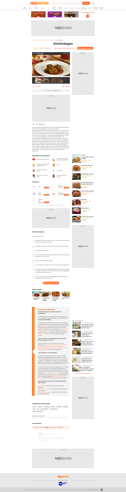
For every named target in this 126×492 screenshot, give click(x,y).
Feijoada (83, 199)
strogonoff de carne (52, 345)
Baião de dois (85, 208)
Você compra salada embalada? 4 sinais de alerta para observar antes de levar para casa (87, 326)
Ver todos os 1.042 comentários (64, 48)
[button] (66, 86)
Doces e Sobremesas (83, 8)
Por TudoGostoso (40, 124)
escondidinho (41, 348)
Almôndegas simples (36, 298)
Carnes (42, 8)
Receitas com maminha (44, 389)
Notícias (31, 8)
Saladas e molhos (60, 8)
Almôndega (59, 406)
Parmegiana (46, 406)
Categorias (41, 40)
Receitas (46, 40)
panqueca (60, 346)
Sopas (66, 8)
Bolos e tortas (36, 8)
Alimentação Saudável (95, 8)
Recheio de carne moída (44, 392)
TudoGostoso (35, 40)
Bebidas (78, 8)
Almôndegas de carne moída (55, 299)
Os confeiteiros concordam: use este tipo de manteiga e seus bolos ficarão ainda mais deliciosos (87, 368)
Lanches (89, 8)
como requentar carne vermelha (53, 373)
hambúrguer (44, 326)
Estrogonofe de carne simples (87, 157)
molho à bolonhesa (43, 334)
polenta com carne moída (53, 348)
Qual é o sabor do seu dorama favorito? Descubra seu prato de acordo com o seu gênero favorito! (87, 343)
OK (101, 489)
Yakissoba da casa (87, 165)
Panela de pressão (44, 408)
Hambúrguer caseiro (87, 174)
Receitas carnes (52, 40)
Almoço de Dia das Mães (37, 411)
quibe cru (47, 330)
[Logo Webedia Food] (63, 483)
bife (62, 376)
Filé (38, 408)
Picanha (52, 406)
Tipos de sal (41, 386)
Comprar (46, 187)
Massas (72, 8)
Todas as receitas (101, 8)
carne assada (57, 376)
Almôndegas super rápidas (46, 299)
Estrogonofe (40, 406)
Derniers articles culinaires (83, 373)
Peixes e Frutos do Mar (54, 8)
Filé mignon (65, 406)
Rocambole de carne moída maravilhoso (87, 183)
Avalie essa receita (86, 48)
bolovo (46, 349)
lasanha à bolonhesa (51, 346)
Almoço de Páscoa (53, 408)
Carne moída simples (87, 191)
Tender (34, 408)
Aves (48, 8)
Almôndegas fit (65, 298)
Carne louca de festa (87, 216)
